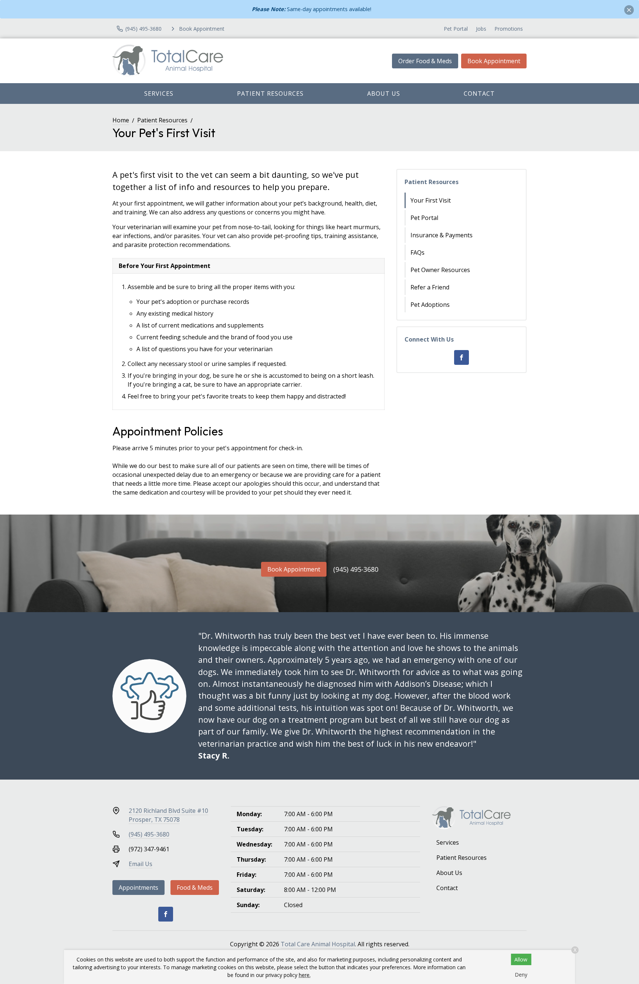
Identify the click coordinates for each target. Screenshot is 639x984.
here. (305, 974)
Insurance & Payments (441, 235)
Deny (521, 974)
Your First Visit (430, 200)
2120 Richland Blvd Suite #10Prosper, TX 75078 (168, 815)
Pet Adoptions (430, 305)
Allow (520, 959)
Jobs (481, 28)
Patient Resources (270, 93)
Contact (479, 93)
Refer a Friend (429, 287)
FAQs (417, 252)
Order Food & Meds (425, 61)
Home (120, 120)
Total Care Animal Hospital (318, 944)
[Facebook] (461, 357)
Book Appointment (493, 61)
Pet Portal (456, 28)
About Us (383, 93)
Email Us (140, 864)
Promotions (508, 28)
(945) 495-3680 (355, 569)
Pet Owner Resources (440, 270)
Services (158, 93)
